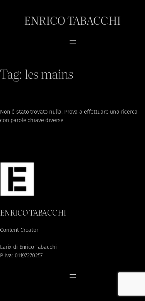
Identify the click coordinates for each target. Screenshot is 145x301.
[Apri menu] (72, 41)
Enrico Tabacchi (72, 20)
